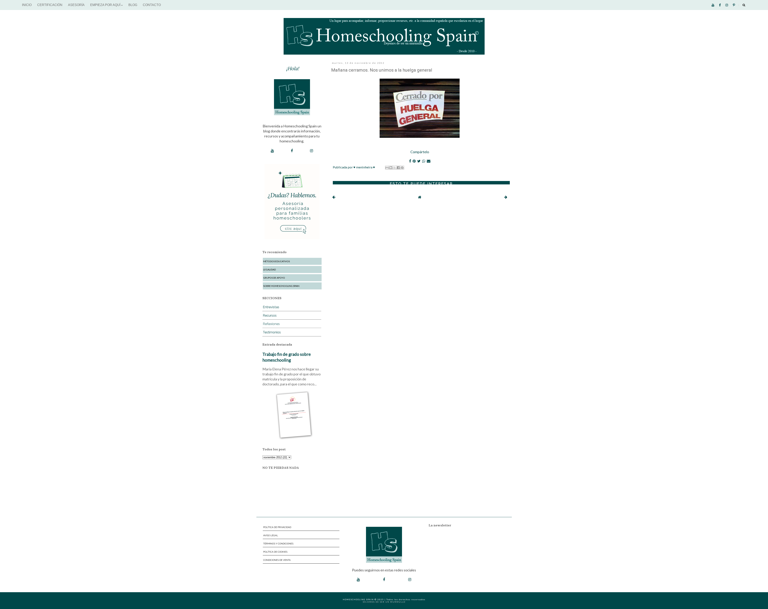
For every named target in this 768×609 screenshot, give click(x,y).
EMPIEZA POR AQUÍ (105, 5)
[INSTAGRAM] (311, 151)
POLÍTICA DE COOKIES (275, 551)
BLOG (132, 5)
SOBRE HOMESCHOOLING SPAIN (281, 285)
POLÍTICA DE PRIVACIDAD (277, 527)
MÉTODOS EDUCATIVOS (276, 261)
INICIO (27, 5)
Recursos (270, 315)
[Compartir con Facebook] (398, 168)
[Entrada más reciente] (333, 197)
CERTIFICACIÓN (49, 5)
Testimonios (272, 332)
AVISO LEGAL (270, 535)
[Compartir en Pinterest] (402, 168)
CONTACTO (152, 5)
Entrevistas (271, 307)
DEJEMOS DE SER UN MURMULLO (384, 602)
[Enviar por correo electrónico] (387, 168)
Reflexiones (271, 324)
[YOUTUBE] (272, 151)
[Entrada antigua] (505, 197)
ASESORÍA (76, 5)
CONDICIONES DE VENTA (277, 560)
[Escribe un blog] (391, 168)
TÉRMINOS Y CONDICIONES (278, 543)
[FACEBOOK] (292, 151)
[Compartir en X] (395, 168)
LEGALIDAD (269, 269)
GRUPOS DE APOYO (274, 277)
